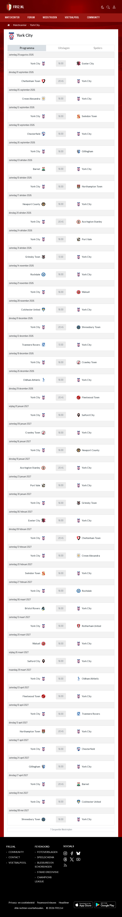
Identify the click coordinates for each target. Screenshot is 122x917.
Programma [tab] (27, 48)
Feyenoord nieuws (46, 902)
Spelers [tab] (98, 48)
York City (35, 25)
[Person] (114, 6)
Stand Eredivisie (48, 872)
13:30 (61, 257)
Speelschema (45, 857)
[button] (108, 7)
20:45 (61, 81)
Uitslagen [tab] (64, 48)
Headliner (64, 902)
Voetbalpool (72, 17)
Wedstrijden (50, 17)
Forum (31, 17)
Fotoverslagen (47, 852)
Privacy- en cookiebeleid (21, 902)
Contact (14, 857)
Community (93, 17)
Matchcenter (12, 17)
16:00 (60, 63)
